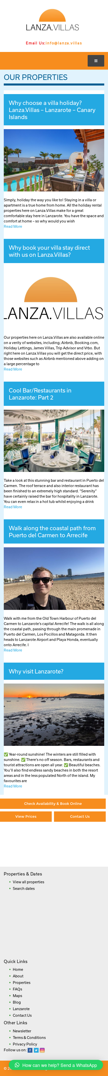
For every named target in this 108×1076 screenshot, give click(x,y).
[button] (56, 1065)
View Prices (25, 816)
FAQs (17, 989)
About (18, 976)
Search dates (24, 888)
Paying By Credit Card (26, 837)
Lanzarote (21, 1009)
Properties (21, 982)
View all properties (28, 882)
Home (18, 969)
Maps (17, 996)
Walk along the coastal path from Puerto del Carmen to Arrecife (52, 531)
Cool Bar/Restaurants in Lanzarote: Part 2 (40, 394)
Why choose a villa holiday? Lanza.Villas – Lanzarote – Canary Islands (52, 109)
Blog (17, 1002)
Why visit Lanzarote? (36, 671)
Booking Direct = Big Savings (80, 839)
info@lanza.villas (64, 43)
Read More (13, 226)
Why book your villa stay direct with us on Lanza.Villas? (49, 251)
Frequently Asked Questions (52, 855)
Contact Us (80, 816)
